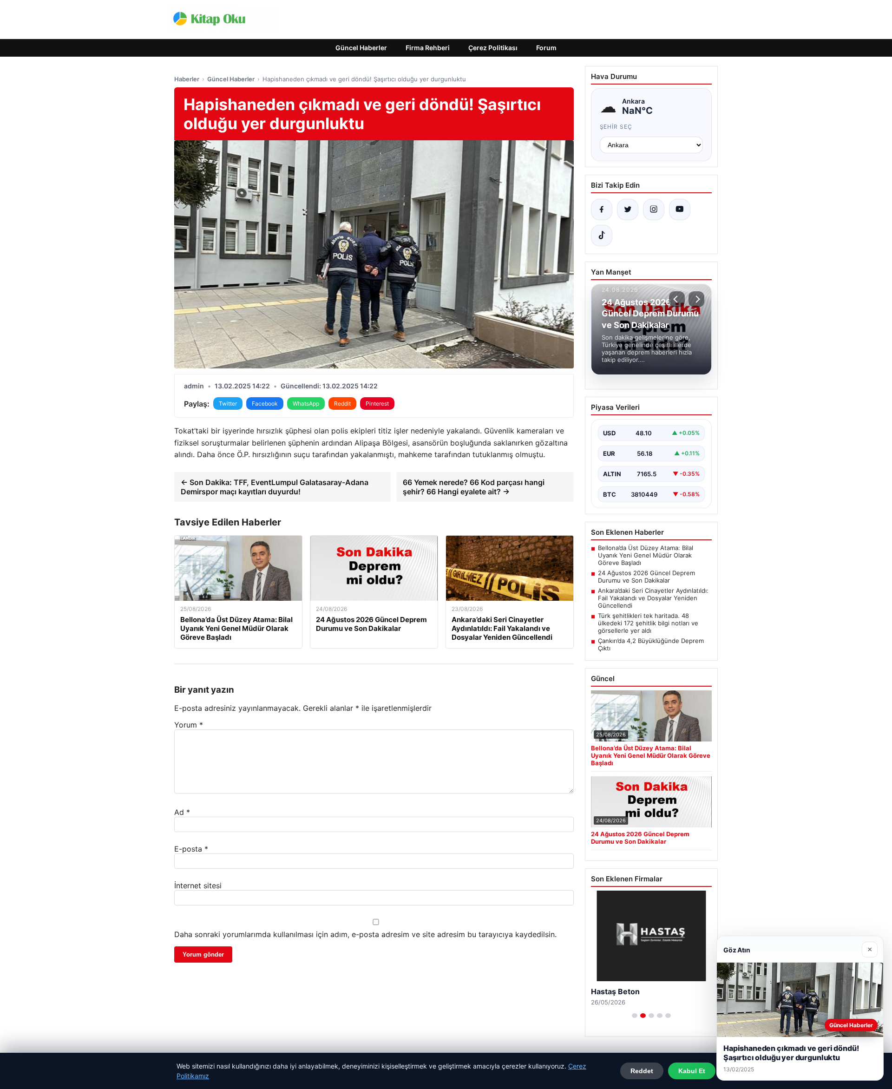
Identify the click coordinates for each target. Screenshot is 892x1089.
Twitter (228, 403)
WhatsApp (306, 403)
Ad (182, 812)
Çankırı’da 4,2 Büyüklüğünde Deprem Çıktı (651, 644)
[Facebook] (601, 209)
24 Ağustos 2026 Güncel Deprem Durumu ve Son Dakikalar (646, 576)
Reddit (342, 403)
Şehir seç (616, 126)
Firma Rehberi (428, 48)
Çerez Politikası (493, 48)
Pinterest (377, 403)
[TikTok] (601, 235)
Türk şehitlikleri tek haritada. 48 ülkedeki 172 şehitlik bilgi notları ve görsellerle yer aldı (648, 623)
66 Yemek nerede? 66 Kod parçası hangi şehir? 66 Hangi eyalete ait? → (473, 487)
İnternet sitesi (198, 885)
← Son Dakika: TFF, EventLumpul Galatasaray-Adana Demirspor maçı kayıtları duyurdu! (274, 487)
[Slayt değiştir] (634, 1015)
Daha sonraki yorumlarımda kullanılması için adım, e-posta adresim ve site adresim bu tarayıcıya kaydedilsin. (365, 934)
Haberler (186, 79)
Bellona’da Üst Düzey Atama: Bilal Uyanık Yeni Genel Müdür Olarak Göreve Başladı (645, 555)
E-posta (191, 848)
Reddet (641, 1071)
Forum (546, 48)
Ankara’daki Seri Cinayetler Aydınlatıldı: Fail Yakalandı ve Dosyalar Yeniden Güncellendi (653, 598)
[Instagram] (653, 209)
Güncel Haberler (361, 48)
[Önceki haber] (677, 299)
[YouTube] (679, 209)
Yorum (188, 724)
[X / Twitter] (627, 209)
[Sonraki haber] (696, 299)
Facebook (265, 403)
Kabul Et (691, 1071)
